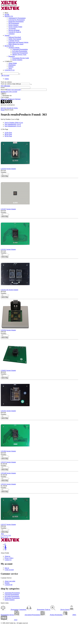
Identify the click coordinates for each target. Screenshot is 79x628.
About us (7, 556)
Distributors (12, 65)
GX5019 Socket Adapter (8, 169)
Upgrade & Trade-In (14, 32)
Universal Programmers (12, 594)
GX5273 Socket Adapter (8, 462)
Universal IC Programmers (16, 20)
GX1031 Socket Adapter (8, 411)
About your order (10, 581)
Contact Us (8, 560)
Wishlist (7, 583)
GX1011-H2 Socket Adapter (9, 290)
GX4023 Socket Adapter (8, 370)
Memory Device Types (19, 54)
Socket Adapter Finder (15, 27)
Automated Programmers (12, 593)
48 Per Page (8, 134)
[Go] (31, 84)
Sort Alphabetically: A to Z (13, 124)
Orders (7, 79)
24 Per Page (8, 132)
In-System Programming (19, 51)
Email (2, 87)
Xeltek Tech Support (14, 39)
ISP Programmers (13, 23)
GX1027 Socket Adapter (8, 209)
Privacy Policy (9, 558)
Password (4, 89)
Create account (9, 569)
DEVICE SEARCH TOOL (9, 108)
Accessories (12, 28)
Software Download (14, 37)
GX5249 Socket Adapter (8, 473)
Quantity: (3, 172)
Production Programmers (16, 21)
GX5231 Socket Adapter (8, 484)
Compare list (8, 584)
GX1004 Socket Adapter (8, 451)
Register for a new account (9, 91)
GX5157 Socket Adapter (8, 524)
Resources (11, 56)
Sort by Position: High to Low (14, 122)
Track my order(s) (6, 84)
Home (3, 110)
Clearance (11, 33)
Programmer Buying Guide (20, 58)
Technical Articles (13, 47)
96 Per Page (8, 136)
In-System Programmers (12, 596)
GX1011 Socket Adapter (8, 249)
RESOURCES (9, 46)
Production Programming (20, 53)
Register (7, 86)
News (10, 68)
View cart (4, 99)
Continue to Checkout (13, 99)
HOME (7, 14)
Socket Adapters (13, 25)
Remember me (7, 95)
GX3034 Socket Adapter (8, 330)
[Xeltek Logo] (9, 5)
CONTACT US (9, 70)
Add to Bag (5, 176)
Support (7, 35)
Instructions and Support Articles (18, 42)
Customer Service (13, 40)
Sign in (3, 86)
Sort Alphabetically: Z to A (13, 126)
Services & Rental (13, 30)
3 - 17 (6, 537)
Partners (10, 66)
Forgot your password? (14, 89)
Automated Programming (20, 49)
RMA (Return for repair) (15, 44)
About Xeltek (12, 63)
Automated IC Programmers (17, 18)
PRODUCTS (9, 16)
